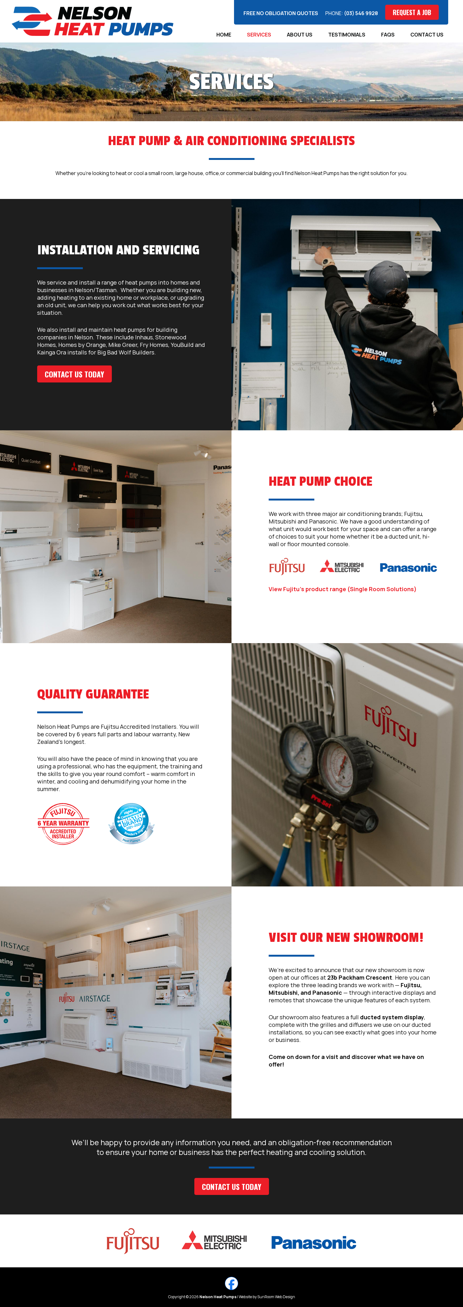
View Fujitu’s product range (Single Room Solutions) (343, 589)
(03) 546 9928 (361, 13)
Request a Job (412, 12)
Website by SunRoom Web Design (267, 1296)
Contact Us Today (74, 374)
